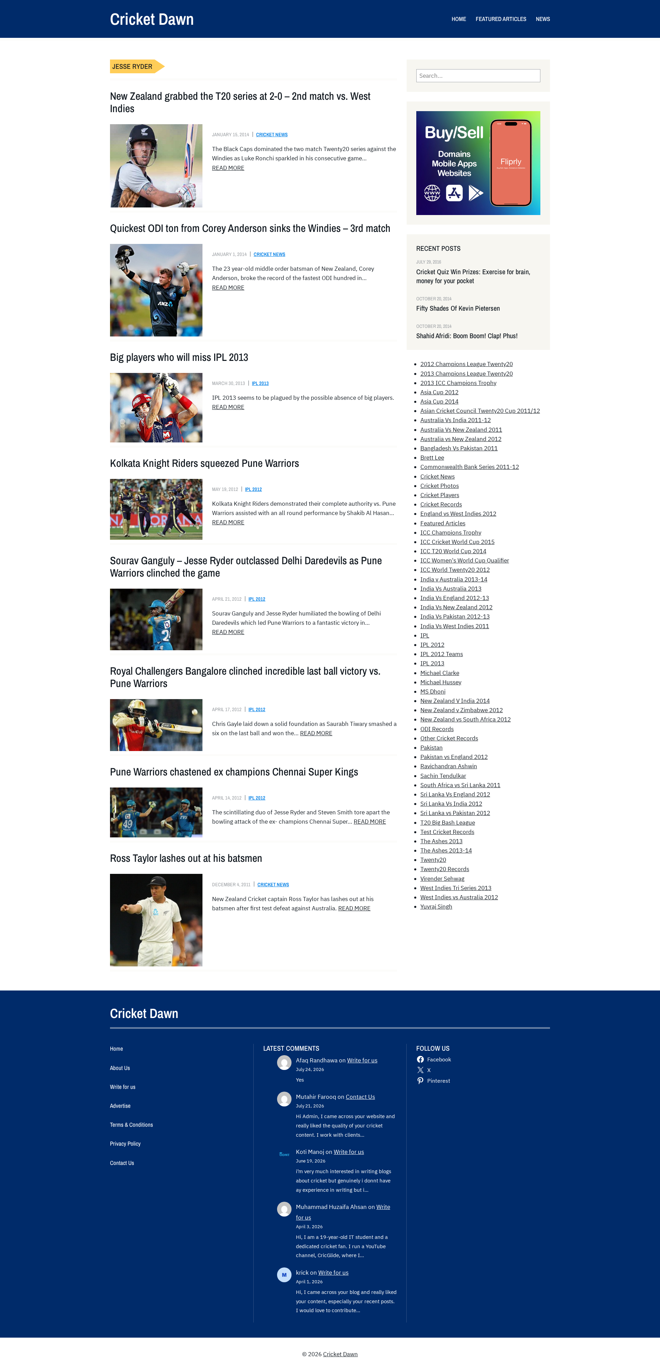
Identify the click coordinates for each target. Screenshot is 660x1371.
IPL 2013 (260, 383)
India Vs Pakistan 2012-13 (455, 616)
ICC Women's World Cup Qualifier (464, 560)
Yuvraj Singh (436, 906)
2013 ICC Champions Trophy (458, 383)
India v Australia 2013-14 (453, 579)
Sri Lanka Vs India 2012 (451, 803)
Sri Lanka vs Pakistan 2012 (455, 813)
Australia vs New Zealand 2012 (461, 439)
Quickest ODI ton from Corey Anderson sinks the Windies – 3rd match (250, 228)
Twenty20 (433, 860)
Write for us (362, 1060)
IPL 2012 (253, 489)
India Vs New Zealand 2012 (456, 607)
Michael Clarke (439, 673)
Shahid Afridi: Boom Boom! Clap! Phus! (467, 335)
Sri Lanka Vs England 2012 (455, 794)
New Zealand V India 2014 (455, 701)
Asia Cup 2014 (439, 401)
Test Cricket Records (447, 832)
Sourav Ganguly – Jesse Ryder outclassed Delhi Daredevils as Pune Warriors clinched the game (246, 566)
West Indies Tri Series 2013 (456, 888)
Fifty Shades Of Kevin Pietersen (458, 308)
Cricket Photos (439, 486)
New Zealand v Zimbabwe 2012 (461, 710)
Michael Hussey (440, 682)
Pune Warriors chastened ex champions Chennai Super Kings (234, 771)
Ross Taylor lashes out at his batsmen (186, 858)
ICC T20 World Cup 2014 (453, 551)
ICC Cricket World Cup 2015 (457, 542)
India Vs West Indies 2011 (454, 626)
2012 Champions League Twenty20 (466, 364)
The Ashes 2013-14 (446, 850)
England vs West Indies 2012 (458, 513)
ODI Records (437, 729)
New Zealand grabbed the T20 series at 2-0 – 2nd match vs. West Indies (240, 102)
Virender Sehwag (442, 878)
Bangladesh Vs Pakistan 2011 (459, 448)
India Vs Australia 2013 (451, 588)
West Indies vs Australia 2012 (459, 897)
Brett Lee (432, 457)
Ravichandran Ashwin (448, 766)
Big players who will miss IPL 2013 (179, 357)
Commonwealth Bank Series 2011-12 (469, 467)
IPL (424, 635)
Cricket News (272, 134)
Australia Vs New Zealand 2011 (461, 429)
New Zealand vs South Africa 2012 (465, 719)
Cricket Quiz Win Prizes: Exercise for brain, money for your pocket (473, 276)
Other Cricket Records (449, 738)
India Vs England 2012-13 (454, 598)
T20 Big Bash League (447, 822)
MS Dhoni (433, 691)
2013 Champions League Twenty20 (466, 373)
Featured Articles (442, 523)
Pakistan (431, 747)
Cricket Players (439, 495)
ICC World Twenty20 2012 (455, 570)
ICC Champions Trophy (450, 532)
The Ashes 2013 (441, 841)
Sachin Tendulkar (443, 776)
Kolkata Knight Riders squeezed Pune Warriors (204, 463)
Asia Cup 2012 (439, 392)
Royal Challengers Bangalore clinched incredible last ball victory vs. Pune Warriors (245, 677)
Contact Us (360, 1097)
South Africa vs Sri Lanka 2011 (460, 785)
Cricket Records (441, 504)
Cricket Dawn (152, 19)
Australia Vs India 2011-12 (455, 420)
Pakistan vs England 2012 (454, 757)
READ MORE (228, 168)
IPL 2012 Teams (441, 654)
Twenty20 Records (444, 869)
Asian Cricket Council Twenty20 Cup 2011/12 (480, 411)
